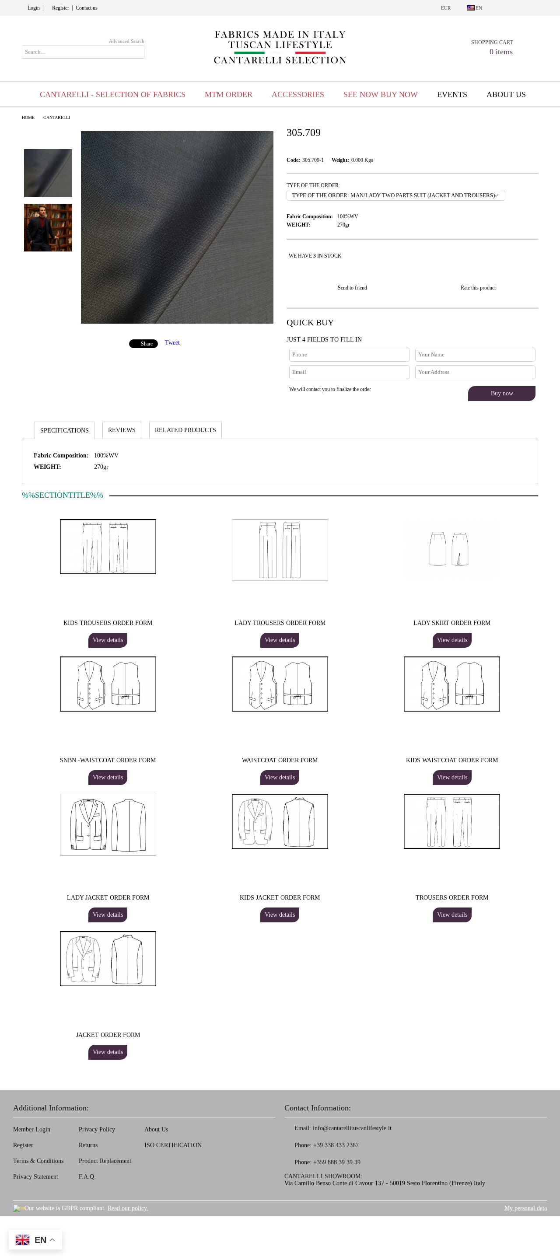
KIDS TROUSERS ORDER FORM (107, 623)
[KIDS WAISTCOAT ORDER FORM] (452, 684)
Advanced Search (126, 41)
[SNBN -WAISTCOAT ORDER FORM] (108, 684)
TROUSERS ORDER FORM (452, 897)
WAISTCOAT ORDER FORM (280, 760)
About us (506, 94)
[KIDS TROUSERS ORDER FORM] (108, 546)
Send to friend (352, 288)
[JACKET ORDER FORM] (108, 958)
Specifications (64, 430)
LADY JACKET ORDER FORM (108, 897)
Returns (88, 1145)
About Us (156, 1129)
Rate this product (478, 288)
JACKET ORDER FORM (108, 1035)
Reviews (122, 430)
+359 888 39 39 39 (336, 1162)
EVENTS (452, 94)
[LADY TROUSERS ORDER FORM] (280, 550)
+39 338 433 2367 (336, 1145)
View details (108, 640)
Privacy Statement (35, 1176)
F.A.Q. (87, 1176)
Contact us (87, 8)
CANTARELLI (56, 117)
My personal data (525, 1208)
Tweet (172, 342)
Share (147, 344)
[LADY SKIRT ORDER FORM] (452, 550)
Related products (185, 430)
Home (28, 117)
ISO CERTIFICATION (173, 1145)
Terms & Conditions (38, 1161)
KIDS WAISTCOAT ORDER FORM (452, 760)
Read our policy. (128, 1208)
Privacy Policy (97, 1129)
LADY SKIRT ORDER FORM (451, 623)
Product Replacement (105, 1161)
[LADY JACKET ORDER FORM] (108, 825)
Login (34, 8)
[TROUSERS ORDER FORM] (452, 821)
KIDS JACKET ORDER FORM (280, 897)
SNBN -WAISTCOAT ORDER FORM (108, 760)
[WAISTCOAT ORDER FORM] (280, 684)
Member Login (31, 1129)
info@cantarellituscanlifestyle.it (352, 1128)
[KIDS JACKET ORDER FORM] (280, 821)
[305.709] (177, 321)
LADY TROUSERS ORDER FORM (280, 623)
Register (60, 8)
